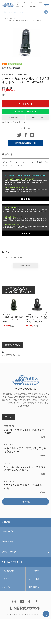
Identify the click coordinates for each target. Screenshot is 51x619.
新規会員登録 (9, 571)
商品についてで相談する (26, 111)
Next (46, 313)
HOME (4, 18)
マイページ (8, 579)
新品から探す (13, 18)
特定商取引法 (34, 587)
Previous (4, 313)
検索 (46, 12)
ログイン (7, 587)
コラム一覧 (25, 501)
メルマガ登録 (34, 571)
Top (46, 615)
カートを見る (34, 579)
